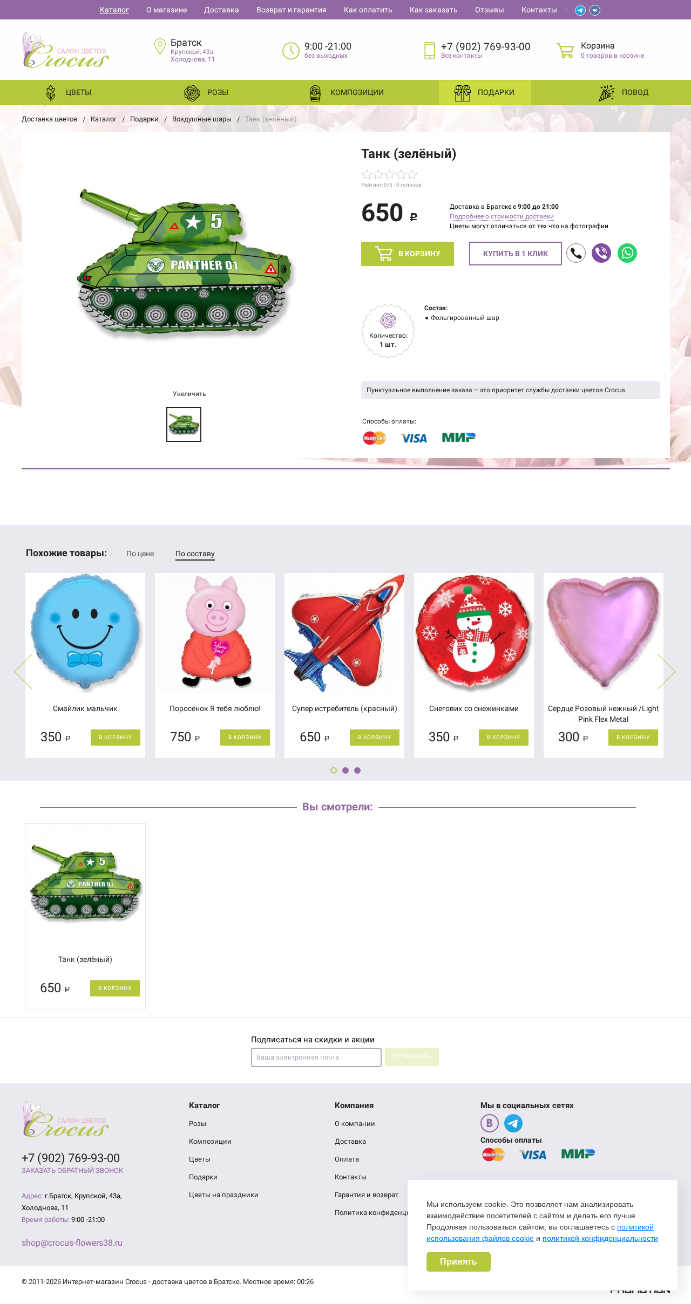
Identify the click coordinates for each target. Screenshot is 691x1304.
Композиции (356, 92)
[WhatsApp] (627, 253)
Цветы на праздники (224, 1195)
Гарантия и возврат (366, 1195)
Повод (634, 92)
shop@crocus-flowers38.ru (72, 1243)
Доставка (221, 9)
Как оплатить (368, 9)
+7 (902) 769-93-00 (486, 46)
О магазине (166, 9)
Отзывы (489, 9)
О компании (355, 1123)
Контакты (539, 9)
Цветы (77, 92)
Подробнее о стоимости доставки (502, 216)
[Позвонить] (576, 253)
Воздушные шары (202, 119)
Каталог (114, 9)
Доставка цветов (49, 119)
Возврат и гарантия (291, 9)
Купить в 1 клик (515, 253)
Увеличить (188, 394)
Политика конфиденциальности (388, 1213)
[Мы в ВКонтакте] (489, 1123)
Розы (217, 92)
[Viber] (601, 253)
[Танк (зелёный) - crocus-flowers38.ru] (183, 264)
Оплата (347, 1159)
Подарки (495, 92)
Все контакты (461, 55)
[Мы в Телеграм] (513, 1123)
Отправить (412, 1056)
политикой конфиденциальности (600, 1238)
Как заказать (434, 9)
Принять (458, 1261)
